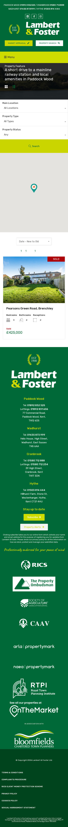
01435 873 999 (36, 434)
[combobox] (34, 109)
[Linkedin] (27, 16)
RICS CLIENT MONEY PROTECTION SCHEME (22, 786)
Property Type (10, 116)
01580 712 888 (36, 460)
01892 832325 (27, 5)
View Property (34, 293)
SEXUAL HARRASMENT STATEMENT (19, 808)
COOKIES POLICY (10, 801)
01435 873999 (27, 9)
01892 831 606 (39, 409)
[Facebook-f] (34, 16)
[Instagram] (40, 16)
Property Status (11, 129)
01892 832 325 (36, 405)
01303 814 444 (52, 9)
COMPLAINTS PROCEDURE (14, 779)
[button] (37, 192)
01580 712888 (56, 5)
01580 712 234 (39, 464)
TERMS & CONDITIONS (12, 772)
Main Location (10, 103)
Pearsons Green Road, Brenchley (29, 308)
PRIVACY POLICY (9, 794)
